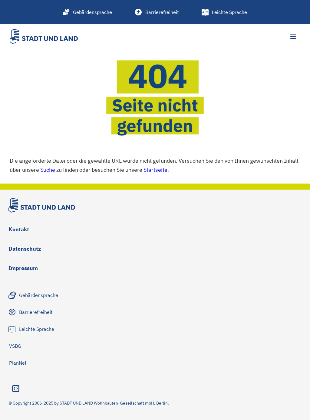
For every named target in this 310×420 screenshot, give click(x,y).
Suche (47, 169)
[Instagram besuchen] (15, 388)
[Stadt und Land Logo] (44, 36)
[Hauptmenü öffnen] (293, 36)
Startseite (155, 169)
